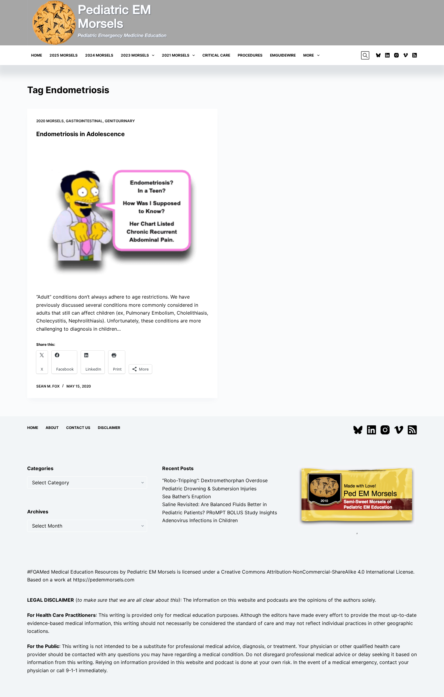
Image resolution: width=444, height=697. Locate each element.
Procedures (250, 55)
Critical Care (216, 55)
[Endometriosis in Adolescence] (122, 215)
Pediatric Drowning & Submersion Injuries (209, 489)
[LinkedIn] (387, 55)
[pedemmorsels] (357, 496)
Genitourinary (120, 121)
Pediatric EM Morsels (151, 572)
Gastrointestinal (84, 121)
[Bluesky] (378, 55)
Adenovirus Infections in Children (200, 520)
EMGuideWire (283, 55)
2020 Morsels (50, 121)
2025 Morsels (64, 55)
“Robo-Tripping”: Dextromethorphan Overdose (215, 480)
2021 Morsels (175, 55)
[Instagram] (396, 55)
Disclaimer (109, 427)
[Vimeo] (405, 55)
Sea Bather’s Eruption (186, 496)
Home (36, 55)
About (52, 427)
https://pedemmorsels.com (103, 580)
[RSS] (414, 55)
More (308, 55)
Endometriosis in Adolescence (80, 134)
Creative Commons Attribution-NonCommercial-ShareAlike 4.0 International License (317, 572)
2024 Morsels (99, 55)
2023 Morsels (135, 55)
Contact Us (78, 427)
